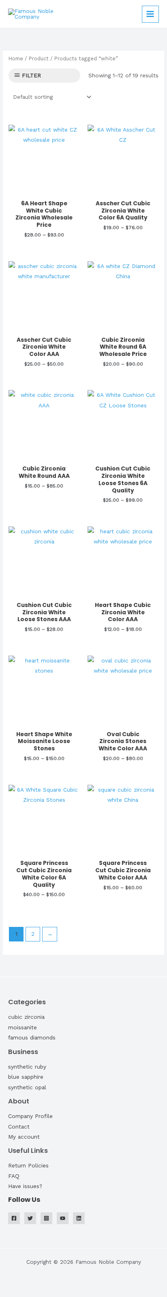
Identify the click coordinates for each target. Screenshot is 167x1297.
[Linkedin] (79, 1218)
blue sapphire (25, 1076)
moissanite (22, 1027)
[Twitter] (30, 1218)
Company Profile (30, 1116)
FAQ (13, 1176)
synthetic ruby (27, 1066)
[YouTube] (63, 1218)
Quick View (44, 189)
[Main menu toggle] (150, 14)
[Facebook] (14, 1218)
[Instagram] (46, 1218)
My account (24, 1136)
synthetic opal (27, 1087)
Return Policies (28, 1165)
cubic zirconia (26, 1017)
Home (16, 58)
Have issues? (25, 1186)
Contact (19, 1126)
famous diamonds (32, 1037)
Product (39, 58)
